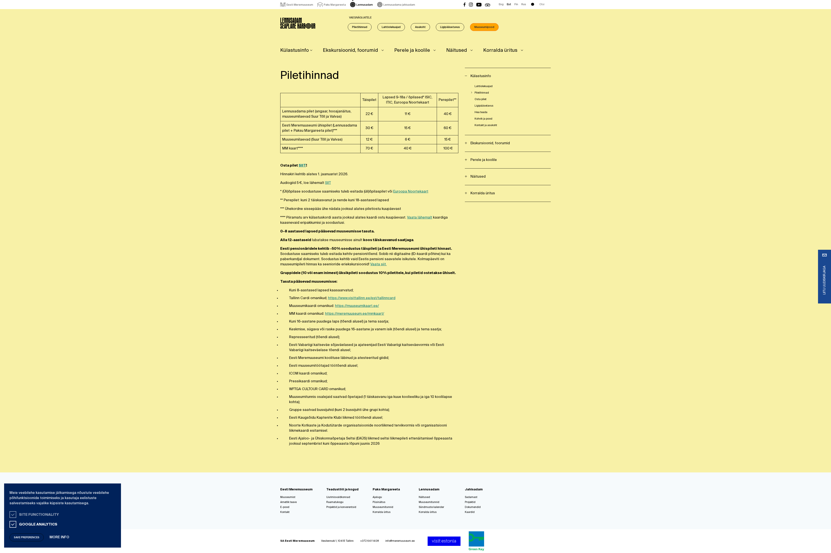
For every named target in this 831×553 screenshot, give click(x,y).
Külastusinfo (294, 50)
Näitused (456, 50)
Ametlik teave (288, 502)
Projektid (470, 502)
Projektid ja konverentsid (341, 507)
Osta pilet (480, 99)
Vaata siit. (378, 264)
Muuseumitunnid (383, 507)
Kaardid (470, 512)
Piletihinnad (359, 27)
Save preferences (26, 537)
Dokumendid (473, 507)
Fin (516, 4)
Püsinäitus (379, 502)
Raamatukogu (334, 502)
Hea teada (481, 112)
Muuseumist (287, 497)
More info (59, 537)
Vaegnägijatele (360, 17)
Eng (501, 4)
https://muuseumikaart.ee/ (357, 306)
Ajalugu (377, 497)
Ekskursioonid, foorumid (350, 50)
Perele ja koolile (412, 50)
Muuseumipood (484, 27)
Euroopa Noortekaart (410, 191)
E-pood (284, 507)
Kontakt (285, 512)
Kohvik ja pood (483, 119)
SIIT (302, 165)
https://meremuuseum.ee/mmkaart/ (354, 314)
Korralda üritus (500, 50)
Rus (523, 4)
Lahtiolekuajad (391, 27)
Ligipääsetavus (450, 27)
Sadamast (471, 497)
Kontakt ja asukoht (486, 125)
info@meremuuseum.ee (400, 541)
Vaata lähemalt (419, 217)
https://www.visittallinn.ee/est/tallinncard (361, 298)
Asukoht (420, 27)
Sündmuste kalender (431, 507)
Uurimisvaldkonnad (338, 497)
